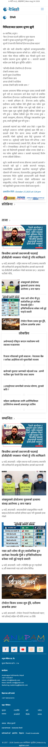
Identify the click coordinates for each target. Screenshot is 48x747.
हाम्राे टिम (14, 733)
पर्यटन (40, 710)
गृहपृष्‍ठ (4, 710)
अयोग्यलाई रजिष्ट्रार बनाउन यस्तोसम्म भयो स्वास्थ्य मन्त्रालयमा (21, 343)
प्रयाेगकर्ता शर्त (6, 733)
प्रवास (40, 714)
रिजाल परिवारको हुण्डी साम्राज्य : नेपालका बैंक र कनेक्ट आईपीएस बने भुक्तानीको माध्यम (23, 358)
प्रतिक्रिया (7, 204)
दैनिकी (13, 17)
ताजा (5, 220)
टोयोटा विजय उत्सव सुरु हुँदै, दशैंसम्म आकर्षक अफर (33, 323)
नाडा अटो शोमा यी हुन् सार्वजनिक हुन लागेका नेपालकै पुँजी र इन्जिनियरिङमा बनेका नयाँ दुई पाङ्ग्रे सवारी (22, 555)
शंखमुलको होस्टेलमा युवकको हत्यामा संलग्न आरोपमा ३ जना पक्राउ (30, 285)
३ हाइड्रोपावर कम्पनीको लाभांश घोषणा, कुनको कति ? (23, 388)
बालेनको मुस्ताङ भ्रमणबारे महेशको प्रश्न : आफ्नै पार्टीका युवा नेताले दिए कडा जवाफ (23, 373)
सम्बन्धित (7, 418)
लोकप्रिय (24, 333)
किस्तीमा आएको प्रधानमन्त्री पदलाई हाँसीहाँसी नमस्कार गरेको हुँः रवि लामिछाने (23, 255)
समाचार (4, 714)
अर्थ (27, 710)
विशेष (28, 714)
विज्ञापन (21, 733)
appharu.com (24, 745)
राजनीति (16, 710)
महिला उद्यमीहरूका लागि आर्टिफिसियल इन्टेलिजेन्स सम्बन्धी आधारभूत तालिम (20, 403)
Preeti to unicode (32, 733)
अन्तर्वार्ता (17, 714)
